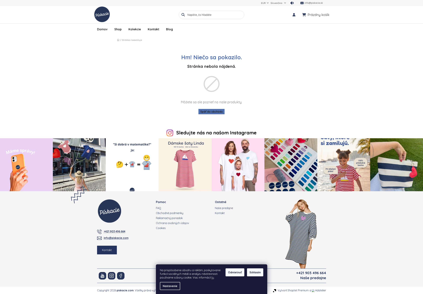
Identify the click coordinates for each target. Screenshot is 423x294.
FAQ (158, 208)
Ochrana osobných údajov (172, 223)
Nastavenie (170, 286)
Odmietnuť (235, 272)
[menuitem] (102, 29)
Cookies (161, 228)
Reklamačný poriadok (169, 218)
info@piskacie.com (116, 238)
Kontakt (107, 250)
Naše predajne (224, 208)
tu (212, 277)
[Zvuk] (292, 3)
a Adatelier (317, 290)
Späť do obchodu (211, 111)
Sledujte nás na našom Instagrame (216, 133)
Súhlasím (255, 272)
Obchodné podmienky (169, 213)
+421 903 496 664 (114, 231)
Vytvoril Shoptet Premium (293, 290)
